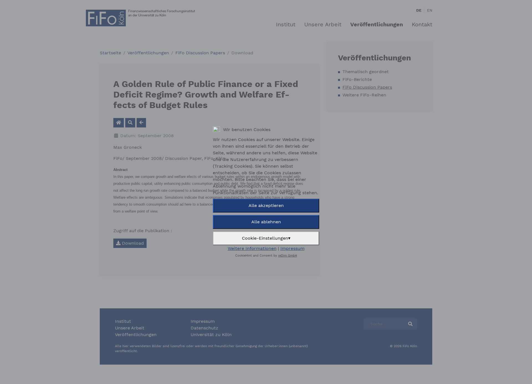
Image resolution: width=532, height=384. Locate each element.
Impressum (292, 248)
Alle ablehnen (266, 221)
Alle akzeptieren (266, 205)
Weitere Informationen (252, 248)
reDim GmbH (287, 255)
